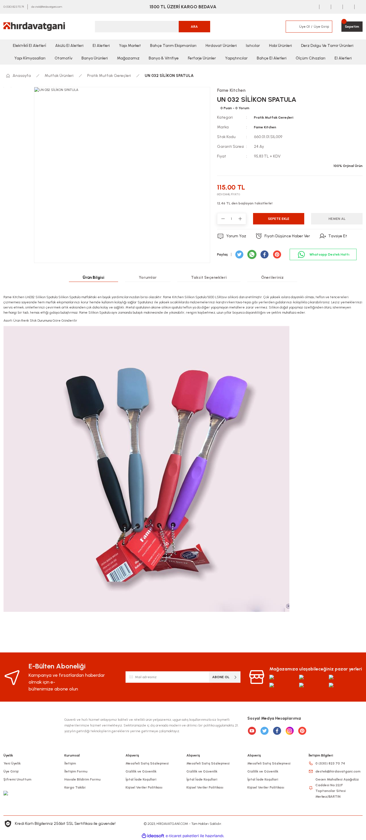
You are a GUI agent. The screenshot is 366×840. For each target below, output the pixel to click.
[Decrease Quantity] (223, 218)
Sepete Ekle (278, 219)
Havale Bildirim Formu (82, 779)
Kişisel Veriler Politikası (144, 787)
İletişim (70, 763)
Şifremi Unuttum (17, 779)
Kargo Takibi (74, 787)
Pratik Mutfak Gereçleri (273, 118)
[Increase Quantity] (240, 218)
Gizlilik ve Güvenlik (141, 771)
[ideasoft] (153, 836)
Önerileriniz (272, 277)
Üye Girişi (11, 771)
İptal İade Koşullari (141, 779)
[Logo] (34, 26)
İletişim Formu (75, 771)
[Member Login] (292, 26)
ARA (194, 27)
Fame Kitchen (265, 127)
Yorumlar (148, 277)
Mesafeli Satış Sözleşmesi (147, 763)
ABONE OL (220, 677)
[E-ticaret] (182, 836)
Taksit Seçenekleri (209, 277)
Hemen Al (337, 219)
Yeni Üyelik (12, 763)
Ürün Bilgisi (93, 277)
